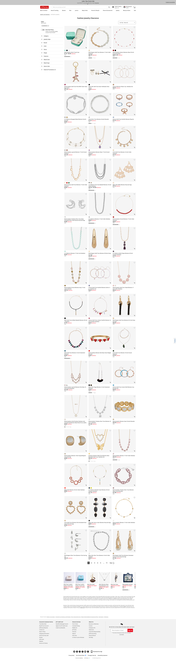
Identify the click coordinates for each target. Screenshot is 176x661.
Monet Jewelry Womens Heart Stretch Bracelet (124, 421)
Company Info (92, 627)
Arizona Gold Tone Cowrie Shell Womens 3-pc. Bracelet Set (123, 387)
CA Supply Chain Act (92, 655)
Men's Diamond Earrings (76, 616)
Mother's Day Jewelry (51, 616)
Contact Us (41, 629)
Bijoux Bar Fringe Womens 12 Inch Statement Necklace (99, 387)
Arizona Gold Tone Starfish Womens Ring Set (123, 119)
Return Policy (42, 631)
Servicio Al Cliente (43, 643)
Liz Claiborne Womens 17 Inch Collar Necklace (99, 219)
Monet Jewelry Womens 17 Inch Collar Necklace (124, 455)
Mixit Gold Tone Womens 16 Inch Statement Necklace (74, 353)
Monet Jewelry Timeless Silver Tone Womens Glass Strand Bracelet (123, 490)
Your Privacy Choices (80, 655)
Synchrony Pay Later (44, 635)
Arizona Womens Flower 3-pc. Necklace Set (123, 86)
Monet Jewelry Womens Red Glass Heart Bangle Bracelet (100, 353)
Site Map (91, 637)
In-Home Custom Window (78, 637)
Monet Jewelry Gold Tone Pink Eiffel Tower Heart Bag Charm (75, 87)
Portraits (74, 631)
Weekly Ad (74, 627)
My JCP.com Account (44, 625)
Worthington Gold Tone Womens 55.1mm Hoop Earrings (124, 320)
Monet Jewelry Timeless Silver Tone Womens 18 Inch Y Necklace (100, 422)
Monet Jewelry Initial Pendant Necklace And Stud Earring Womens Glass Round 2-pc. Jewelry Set (75, 422)
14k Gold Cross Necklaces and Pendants (63, 616)
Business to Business (94, 624)
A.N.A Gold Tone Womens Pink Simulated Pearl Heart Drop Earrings (75, 523)
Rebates (41, 641)
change (56, 31)
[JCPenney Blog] (88, 651)
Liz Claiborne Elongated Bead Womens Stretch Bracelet (75, 120)
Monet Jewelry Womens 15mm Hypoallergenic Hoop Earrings (75, 456)
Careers (90, 625)
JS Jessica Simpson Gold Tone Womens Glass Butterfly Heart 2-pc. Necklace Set (99, 456)
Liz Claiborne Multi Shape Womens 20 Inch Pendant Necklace (123, 254)
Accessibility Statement (102, 655)
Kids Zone (74, 635)
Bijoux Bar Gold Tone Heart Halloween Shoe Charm (99, 87)
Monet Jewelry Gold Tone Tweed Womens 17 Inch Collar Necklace (123, 288)
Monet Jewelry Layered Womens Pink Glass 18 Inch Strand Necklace (75, 387)
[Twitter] (74, 651)
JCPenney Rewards (43, 627)
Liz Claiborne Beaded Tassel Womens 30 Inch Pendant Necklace (99, 490)
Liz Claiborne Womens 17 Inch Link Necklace (74, 253)
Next (111, 563)
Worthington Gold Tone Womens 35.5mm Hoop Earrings (100, 254)
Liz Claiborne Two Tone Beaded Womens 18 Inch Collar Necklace (100, 185)
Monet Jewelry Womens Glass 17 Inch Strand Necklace (99, 152)
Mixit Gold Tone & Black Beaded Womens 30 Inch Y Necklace (75, 320)
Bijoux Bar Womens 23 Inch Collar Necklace (74, 489)
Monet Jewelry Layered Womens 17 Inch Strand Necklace (75, 152)
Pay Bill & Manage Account (62, 624)
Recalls (41, 637)
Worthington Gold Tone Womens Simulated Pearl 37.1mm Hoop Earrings (123, 556)
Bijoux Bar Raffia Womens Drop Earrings (122, 184)
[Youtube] (85, 651)
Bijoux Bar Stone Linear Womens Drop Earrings (100, 522)
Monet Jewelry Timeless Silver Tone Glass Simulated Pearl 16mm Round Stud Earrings (74, 219)
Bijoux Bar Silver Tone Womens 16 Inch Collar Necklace (99, 556)
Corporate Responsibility (94, 631)
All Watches (106, 616)
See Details (121, 634)
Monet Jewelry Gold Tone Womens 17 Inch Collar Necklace (75, 185)
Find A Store (75, 624)
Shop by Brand (92, 635)
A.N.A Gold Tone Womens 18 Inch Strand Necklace (122, 353)
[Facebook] (80, 651)
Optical (74, 633)
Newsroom (91, 629)
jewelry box (82, 607)
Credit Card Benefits (60, 627)
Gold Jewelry (101, 616)
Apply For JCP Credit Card (61, 625)
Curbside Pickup (76, 625)
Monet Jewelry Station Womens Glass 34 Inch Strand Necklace (123, 53)
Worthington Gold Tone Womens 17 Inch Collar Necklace (100, 53)
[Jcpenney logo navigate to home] (44, 7)
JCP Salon (74, 629)
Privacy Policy (71, 655)
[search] (109, 7)
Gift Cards (41, 639)
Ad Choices (86, 658)
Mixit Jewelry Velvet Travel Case (71, 52)
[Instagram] (77, 651)
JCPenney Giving (92, 633)
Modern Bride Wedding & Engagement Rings (89, 616)
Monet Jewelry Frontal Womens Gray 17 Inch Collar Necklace (74, 288)
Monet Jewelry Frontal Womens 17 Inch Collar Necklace (123, 219)
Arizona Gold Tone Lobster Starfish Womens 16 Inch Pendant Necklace (100, 320)
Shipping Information (44, 633)
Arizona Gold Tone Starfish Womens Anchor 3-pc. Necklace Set (99, 288)
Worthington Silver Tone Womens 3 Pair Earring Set (75, 556)
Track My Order (42, 624)
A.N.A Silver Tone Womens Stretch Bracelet (99, 119)
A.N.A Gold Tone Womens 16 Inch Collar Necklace (122, 152)
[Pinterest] (82, 651)
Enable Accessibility (170, 2)
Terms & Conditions (79, 658)
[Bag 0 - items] (134, 7)
